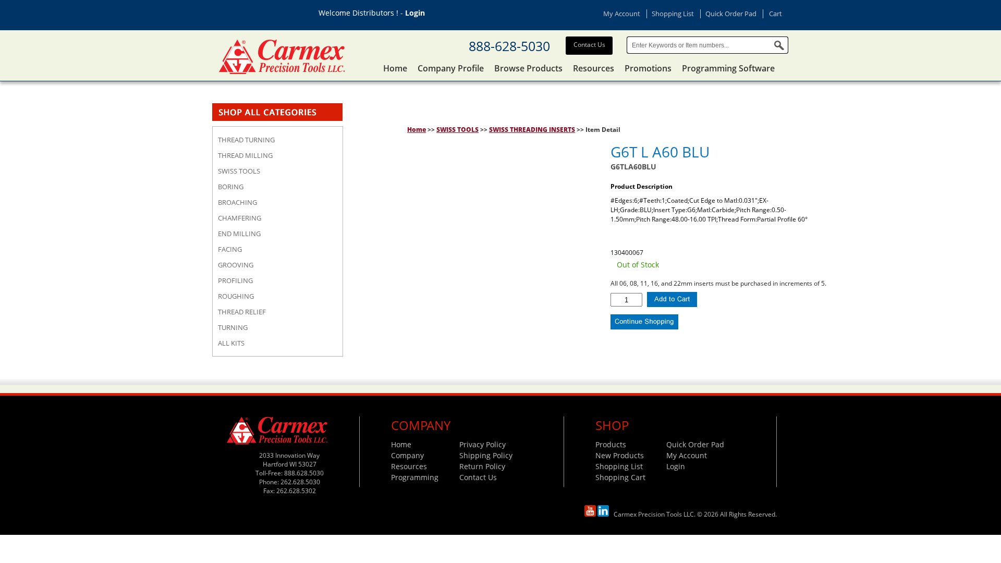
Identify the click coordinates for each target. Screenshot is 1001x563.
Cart (775, 13)
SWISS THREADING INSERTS (532, 129)
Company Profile (451, 68)
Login (415, 13)
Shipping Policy (485, 455)
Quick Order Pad (730, 13)
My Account (621, 13)
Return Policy (482, 466)
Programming (414, 477)
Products (610, 444)
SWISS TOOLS (457, 129)
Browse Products (528, 68)
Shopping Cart (620, 477)
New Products (619, 455)
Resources (593, 68)
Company (407, 455)
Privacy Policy (482, 444)
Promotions (648, 68)
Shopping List (673, 13)
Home (395, 68)
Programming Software (728, 68)
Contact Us (589, 44)
